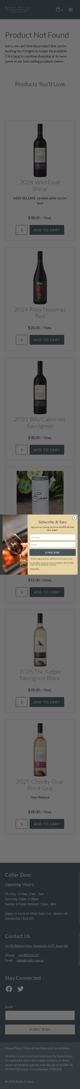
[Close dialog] (74, 517)
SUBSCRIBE (52, 552)
